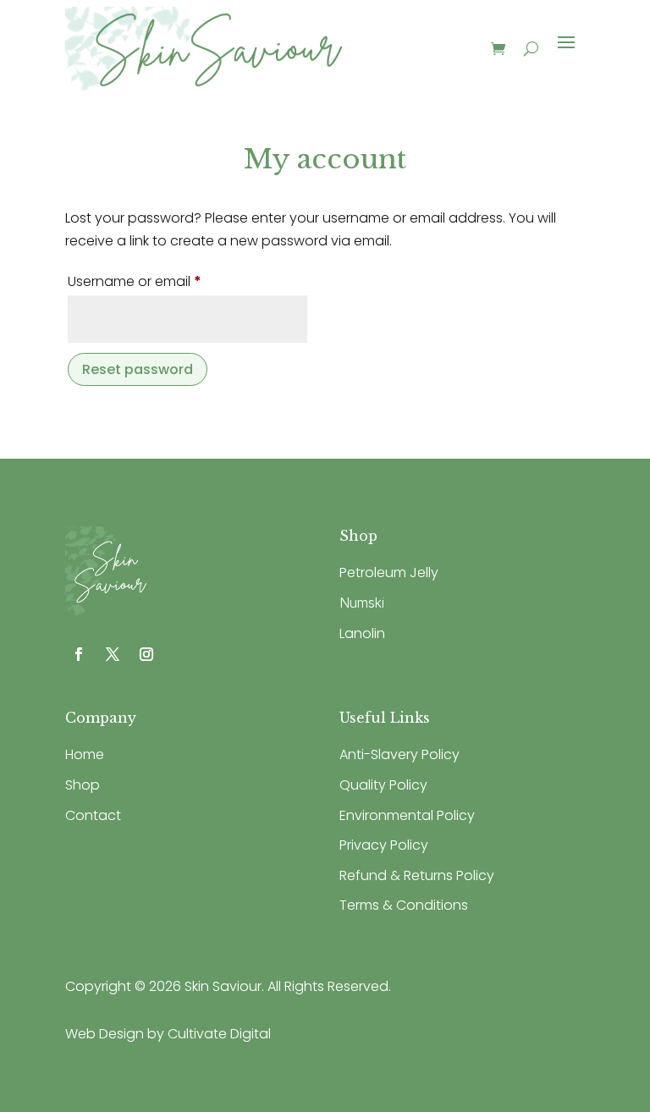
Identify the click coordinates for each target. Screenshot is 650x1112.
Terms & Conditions (403, 905)
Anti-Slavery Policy (399, 754)
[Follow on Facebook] (78, 654)
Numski (361, 602)
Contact (93, 815)
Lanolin (362, 633)
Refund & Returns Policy (416, 875)
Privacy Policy (383, 845)
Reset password (137, 369)
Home (84, 754)
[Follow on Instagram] (146, 654)
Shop (82, 785)
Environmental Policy (407, 815)
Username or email (163, 281)
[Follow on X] (112, 654)
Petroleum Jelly (388, 572)
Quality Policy (383, 785)
